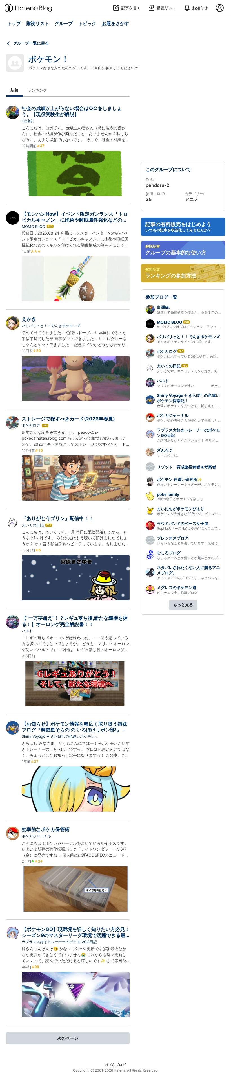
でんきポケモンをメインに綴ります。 (185, 342)
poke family (168, 494)
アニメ (191, 199)
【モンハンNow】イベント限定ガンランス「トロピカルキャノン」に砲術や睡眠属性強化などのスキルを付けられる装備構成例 (75, 220)
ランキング (37, 90)
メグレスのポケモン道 (176, 587)
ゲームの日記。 (169, 455)
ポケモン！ (48, 59)
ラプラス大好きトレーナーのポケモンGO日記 (59, 941)
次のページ (67, 1038)
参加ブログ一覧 (161, 297)
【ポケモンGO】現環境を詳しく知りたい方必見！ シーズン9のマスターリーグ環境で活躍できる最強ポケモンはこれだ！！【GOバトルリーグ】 (76, 935)
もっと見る (183, 604)
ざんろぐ (165, 450)
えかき (29, 319)
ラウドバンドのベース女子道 (182, 523)
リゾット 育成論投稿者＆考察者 (186, 467)
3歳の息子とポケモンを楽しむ (180, 499)
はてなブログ (115, 1065)
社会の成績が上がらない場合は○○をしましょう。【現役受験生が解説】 (72, 111)
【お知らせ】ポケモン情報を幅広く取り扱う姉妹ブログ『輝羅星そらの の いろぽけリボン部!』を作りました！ (74, 730)
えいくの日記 (33, 525)
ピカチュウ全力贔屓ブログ (177, 592)
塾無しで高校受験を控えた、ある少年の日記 (191, 312)
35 (149, 199)
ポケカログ (31, 425)
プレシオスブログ (172, 538)
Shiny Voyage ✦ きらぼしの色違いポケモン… (60, 736)
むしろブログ (169, 552)
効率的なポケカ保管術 (46, 829)
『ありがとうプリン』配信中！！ (58, 518)
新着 (14, 90)
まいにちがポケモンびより (180, 508)
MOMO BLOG (33, 226)
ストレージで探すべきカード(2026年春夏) (68, 419)
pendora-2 (157, 185)
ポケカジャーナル (36, 836)
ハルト (27, 630)
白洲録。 (29, 121)
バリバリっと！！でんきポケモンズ (53, 325)
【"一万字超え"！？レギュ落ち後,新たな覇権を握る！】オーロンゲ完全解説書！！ (75, 621)
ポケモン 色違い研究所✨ (179, 479)
